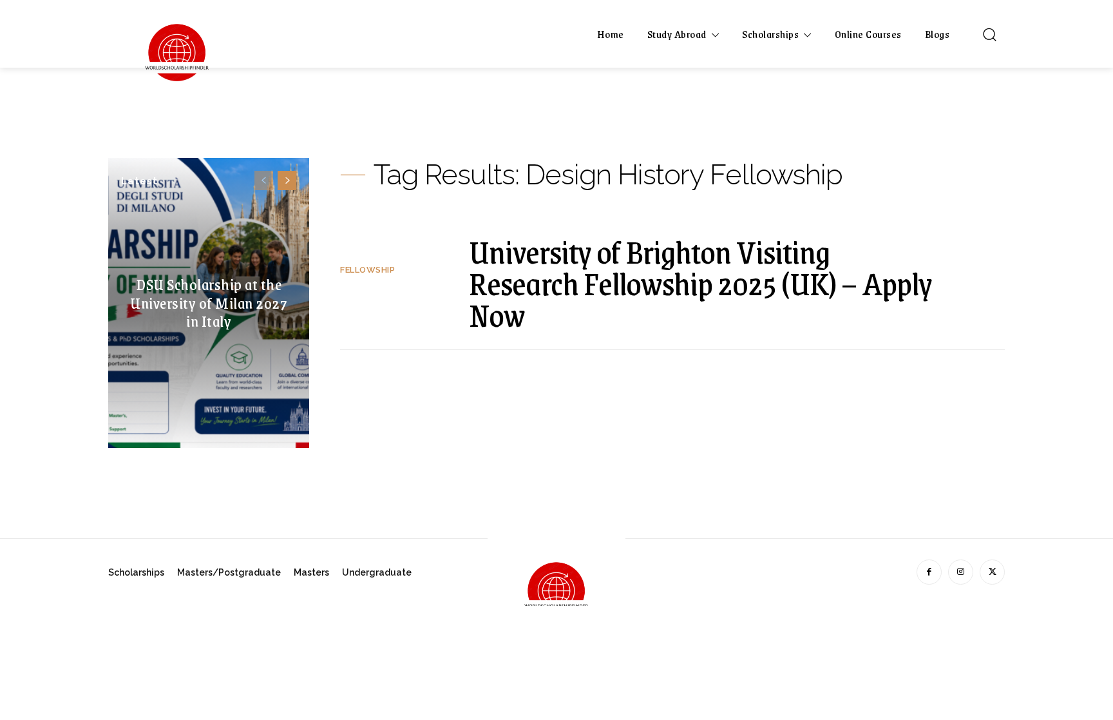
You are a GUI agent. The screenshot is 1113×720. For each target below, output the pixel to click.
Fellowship (367, 270)
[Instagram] (960, 572)
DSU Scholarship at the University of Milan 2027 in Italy (208, 302)
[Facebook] (929, 572)
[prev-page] (263, 180)
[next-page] (287, 180)
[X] (992, 572)
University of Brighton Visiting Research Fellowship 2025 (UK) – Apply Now (700, 283)
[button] (989, 34)
